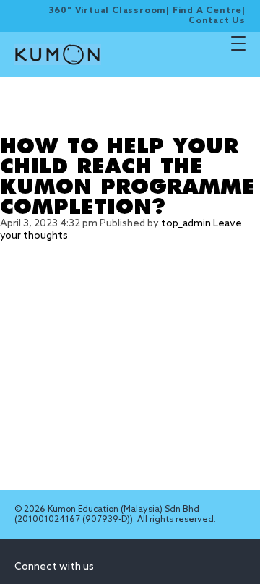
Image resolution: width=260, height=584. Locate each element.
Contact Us (217, 21)
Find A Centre (207, 11)
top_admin (186, 224)
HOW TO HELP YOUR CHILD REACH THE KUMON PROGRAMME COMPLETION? (127, 177)
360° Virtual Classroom (107, 11)
